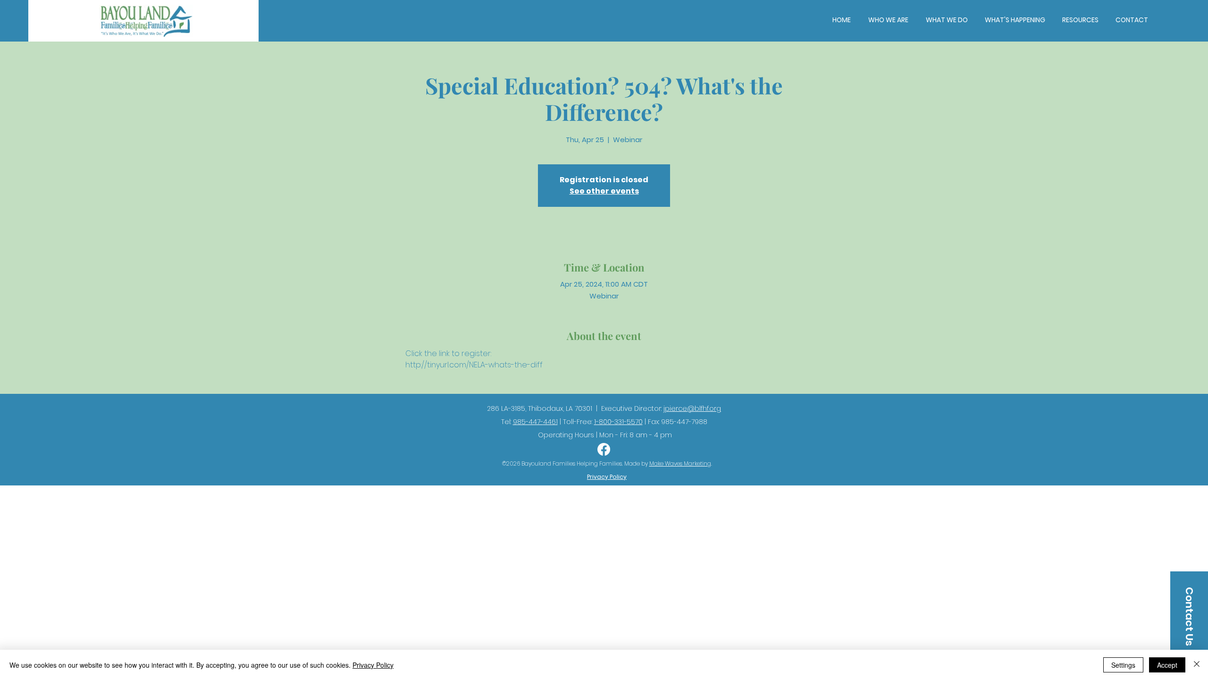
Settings (1123, 665)
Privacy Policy (373, 665)
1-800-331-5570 (618, 421)
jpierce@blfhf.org (692, 408)
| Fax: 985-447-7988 (675, 421)
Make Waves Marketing (680, 463)
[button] (888, 20)
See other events (604, 191)
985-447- (528, 421)
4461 (550, 421)
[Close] (1196, 664)
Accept (1167, 665)
